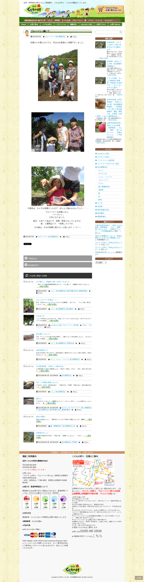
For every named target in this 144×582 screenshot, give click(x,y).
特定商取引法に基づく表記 (71, 452)
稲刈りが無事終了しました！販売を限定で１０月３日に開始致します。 (108, 237)
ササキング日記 (103, 157)
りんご (49, 20)
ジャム (90, 20)
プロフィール (61, 24)
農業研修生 (83, 291)
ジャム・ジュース (62, 359)
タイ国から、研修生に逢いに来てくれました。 (54, 282)
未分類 (75, 325)
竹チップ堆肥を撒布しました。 (48, 382)
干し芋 (42, 20)
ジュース (99, 20)
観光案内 (70, 309)
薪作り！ (39, 399)
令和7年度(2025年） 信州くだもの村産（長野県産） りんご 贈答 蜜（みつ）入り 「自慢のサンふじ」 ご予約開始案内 (115, 130)
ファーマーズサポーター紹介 (108, 164)
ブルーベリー (77, 20)
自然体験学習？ (33, 265)
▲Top (139, 578)
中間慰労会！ (32, 259)
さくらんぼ (66, 20)
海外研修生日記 (72, 291)
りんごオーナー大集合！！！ (47, 300)
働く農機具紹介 (56, 426)
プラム (100, 183)
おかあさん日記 (86, 24)
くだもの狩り (47, 24)
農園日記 (73, 24)
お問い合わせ (115, 24)
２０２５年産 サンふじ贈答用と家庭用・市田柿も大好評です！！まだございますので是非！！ (114, 83)
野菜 (100, 200)
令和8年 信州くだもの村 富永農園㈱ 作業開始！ (115, 64)
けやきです (40, 316)
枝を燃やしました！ (43, 334)
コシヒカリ (108, 20)
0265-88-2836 (91, 531)
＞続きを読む (43, 286)
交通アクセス (101, 24)
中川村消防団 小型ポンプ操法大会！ (50, 366)
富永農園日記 (60, 36)
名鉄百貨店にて (42, 350)
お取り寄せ (34, 24)
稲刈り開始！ (41, 417)
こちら (97, 536)
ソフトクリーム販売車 (105, 160)
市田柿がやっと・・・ (44, 433)
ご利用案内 (54, 452)
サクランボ (65, 408)
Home (23, 24)
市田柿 (57, 20)
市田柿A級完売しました (104, 252)
